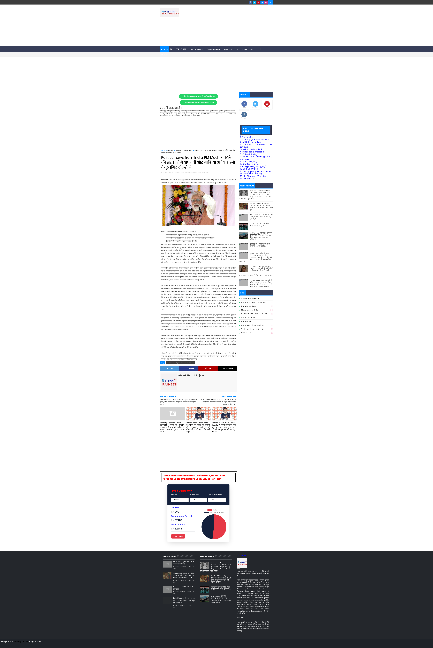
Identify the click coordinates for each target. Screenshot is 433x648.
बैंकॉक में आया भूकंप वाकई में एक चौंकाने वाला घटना (184, 563)
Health (238, 49)
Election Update (197, 49)
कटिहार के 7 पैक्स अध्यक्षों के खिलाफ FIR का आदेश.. (260, 245)
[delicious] (270, 644)
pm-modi (170, 150)
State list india (248, 317)
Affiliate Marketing (250, 298)
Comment (230, 369)
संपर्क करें (164, 55)
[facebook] (250, 2)
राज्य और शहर (181, 49)
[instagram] (266, 2)
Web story (228, 49)
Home (165, 49)
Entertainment (215, 49)
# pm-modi (170, 363)
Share (191, 369)
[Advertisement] (232, 27)
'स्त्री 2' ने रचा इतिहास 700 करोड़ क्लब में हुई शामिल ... (260, 225)
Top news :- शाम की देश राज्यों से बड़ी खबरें (255, 275)
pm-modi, (189, 172)
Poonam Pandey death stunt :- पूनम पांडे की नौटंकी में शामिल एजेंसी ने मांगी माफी (261, 268)
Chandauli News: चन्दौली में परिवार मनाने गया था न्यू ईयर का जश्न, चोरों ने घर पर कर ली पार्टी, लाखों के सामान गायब (261, 283)
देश (171, 49)
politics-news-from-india (184, 150)
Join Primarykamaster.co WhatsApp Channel (199, 96)
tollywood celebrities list (253, 329)
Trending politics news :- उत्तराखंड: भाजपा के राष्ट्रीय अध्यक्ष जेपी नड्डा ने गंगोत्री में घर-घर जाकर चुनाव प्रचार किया (172, 427)
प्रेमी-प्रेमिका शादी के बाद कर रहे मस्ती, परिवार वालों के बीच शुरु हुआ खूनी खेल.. (261, 217)
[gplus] (243, 644)
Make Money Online (250, 310)
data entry (246, 321)
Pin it (211, 369)
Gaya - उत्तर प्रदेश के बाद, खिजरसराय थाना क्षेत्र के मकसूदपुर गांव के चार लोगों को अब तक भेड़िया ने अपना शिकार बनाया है (255, 257)
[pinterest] (258, 2)
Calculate (178, 536)
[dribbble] (255, 644)
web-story (246, 333)
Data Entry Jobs (248, 306)
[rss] (258, 644)
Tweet (173, 369)
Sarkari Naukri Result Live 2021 (255, 314)
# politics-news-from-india (185, 363)
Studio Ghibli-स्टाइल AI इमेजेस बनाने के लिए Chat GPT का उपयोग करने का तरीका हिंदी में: (261, 207)
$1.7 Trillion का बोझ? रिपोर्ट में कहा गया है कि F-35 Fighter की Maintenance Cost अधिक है (261, 236)
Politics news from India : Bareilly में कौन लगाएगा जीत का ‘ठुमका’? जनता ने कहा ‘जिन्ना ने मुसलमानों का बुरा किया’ (224, 427)
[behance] (262, 644)
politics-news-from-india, (200, 172)
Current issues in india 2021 (254, 302)
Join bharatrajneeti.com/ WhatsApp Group (199, 102)
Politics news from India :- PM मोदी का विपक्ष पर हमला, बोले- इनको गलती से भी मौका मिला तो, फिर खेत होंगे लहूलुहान (198, 427)
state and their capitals (252, 325)
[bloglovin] (262, 2)
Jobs (244, 49)
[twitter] (254, 2)
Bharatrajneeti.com (21, 642)
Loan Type (253, 49)
